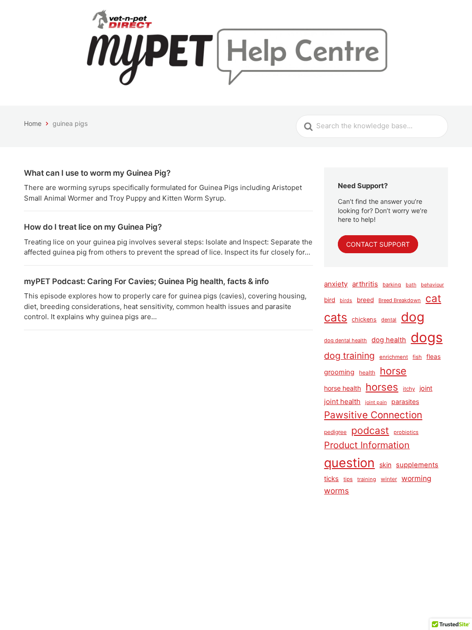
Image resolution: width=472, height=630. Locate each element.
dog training (349, 355)
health (367, 372)
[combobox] (380, 126)
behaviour (432, 285)
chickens (364, 319)
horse (393, 371)
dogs (426, 337)
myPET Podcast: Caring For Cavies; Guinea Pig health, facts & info (146, 281)
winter (389, 478)
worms (336, 490)
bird (329, 299)
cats (335, 317)
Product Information (367, 445)
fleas (433, 356)
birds (346, 300)
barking (392, 284)
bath (411, 285)
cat (433, 298)
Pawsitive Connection (373, 415)
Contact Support (378, 244)
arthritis (365, 283)
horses (382, 387)
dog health (389, 340)
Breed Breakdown (399, 300)
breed (365, 299)
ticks (331, 479)
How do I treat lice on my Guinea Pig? (93, 227)
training (366, 479)
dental (388, 319)
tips (348, 479)
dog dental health (345, 340)
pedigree (335, 431)
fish (417, 357)
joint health (342, 401)
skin (385, 465)
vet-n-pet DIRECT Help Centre (71, 547)
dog (413, 317)
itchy (409, 389)
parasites (405, 401)
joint (425, 388)
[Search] (308, 126)
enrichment (393, 357)
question (349, 462)
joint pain (376, 402)
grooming (339, 372)
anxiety (336, 283)
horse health (342, 388)
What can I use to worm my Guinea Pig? (97, 173)
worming (416, 478)
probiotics (406, 432)
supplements (417, 465)
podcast (370, 430)
